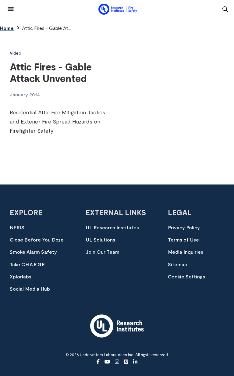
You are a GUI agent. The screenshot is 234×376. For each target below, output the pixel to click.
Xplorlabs (20, 276)
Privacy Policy (184, 227)
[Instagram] (117, 362)
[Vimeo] (126, 362)
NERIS (17, 227)
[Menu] (7, 6)
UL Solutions (100, 240)
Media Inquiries (185, 252)
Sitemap (177, 264)
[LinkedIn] (135, 362)
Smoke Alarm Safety (33, 252)
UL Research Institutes (112, 227)
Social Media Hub (30, 289)
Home (7, 28)
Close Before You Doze (37, 240)
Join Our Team (102, 252)
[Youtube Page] (107, 362)
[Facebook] (98, 362)
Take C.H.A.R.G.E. (28, 264)
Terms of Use (183, 240)
